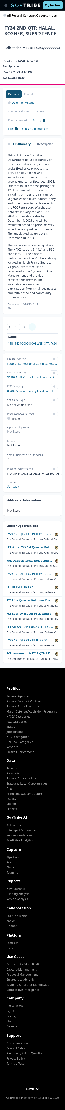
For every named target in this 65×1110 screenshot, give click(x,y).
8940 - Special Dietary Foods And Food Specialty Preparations (32, 391)
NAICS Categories (18, 717)
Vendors (12, 747)
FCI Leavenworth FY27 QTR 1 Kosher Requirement (29, 653)
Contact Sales (15, 1048)
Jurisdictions (14, 732)
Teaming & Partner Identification (28, 985)
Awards (11, 768)
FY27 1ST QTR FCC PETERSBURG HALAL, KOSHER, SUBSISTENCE (29, 534)
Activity (11, 799)
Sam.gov (13, 486)
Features (12, 943)
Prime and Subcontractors (24, 794)
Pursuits (12, 862)
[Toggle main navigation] (5, 5)
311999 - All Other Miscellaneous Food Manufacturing (32, 377)
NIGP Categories (17, 737)
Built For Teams (16, 916)
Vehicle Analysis (17, 899)
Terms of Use (15, 1063)
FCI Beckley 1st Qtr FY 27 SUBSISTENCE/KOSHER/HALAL (29, 613)
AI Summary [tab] (22, 144)
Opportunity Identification (24, 964)
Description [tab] (45, 144)
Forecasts (13, 773)
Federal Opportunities (21, 778)
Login (10, 948)
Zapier (10, 921)
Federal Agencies (18, 696)
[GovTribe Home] (25, 5)
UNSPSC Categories (19, 742)
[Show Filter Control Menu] (54, 359)
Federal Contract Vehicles (23, 701)
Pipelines (12, 857)
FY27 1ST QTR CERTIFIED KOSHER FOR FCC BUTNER (29, 640)
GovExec (43, 1098)
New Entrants (15, 889)
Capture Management (21, 969)
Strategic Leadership (20, 980)
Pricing (11, 1016)
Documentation (17, 1043)
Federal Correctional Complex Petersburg (32, 364)
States (10, 727)
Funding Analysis (17, 894)
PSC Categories (16, 722)
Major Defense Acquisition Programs (31, 711)
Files (9, 789)
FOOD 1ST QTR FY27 (20, 587)
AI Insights (13, 825)
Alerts (10, 867)
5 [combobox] (10, 327)
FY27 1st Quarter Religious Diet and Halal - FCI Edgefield (29, 600)
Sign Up (11, 1011)
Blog (9, 1021)
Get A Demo (14, 1006)
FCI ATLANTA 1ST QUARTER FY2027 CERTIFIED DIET (29, 627)
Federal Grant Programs (23, 706)
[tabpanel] (32, 231)
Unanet (11, 926)
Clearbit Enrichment (20, 752)
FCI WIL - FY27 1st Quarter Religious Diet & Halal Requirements (29, 547)
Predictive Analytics (19, 840)
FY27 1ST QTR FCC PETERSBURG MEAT (29, 574)
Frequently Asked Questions (25, 1053)
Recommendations (19, 835)
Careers (11, 1026)
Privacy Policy (15, 1058)
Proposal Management (22, 974)
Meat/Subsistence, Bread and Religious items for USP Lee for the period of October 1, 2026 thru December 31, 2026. (29, 560)
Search (11, 804)
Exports (11, 809)
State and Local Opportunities (26, 783)
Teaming (12, 872)
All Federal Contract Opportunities (31, 16)
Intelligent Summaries (21, 830)
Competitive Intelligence (23, 990)
